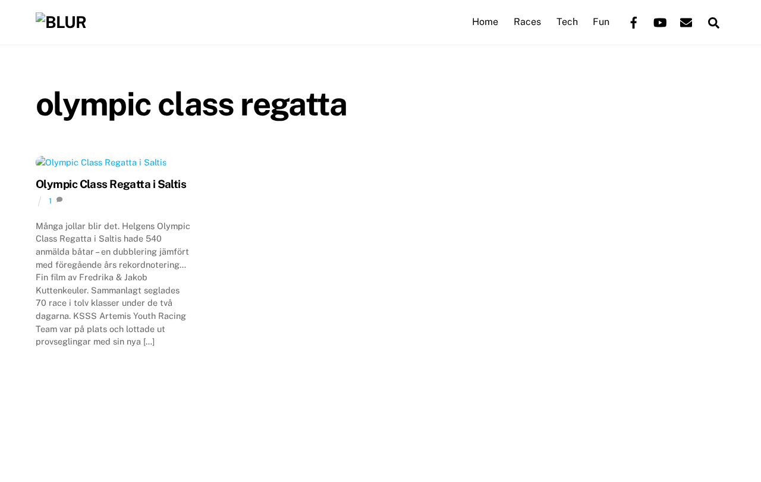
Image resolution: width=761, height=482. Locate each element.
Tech (567, 21)
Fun (601, 21)
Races (527, 21)
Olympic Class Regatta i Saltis (111, 183)
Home (485, 21)
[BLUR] (61, 22)
